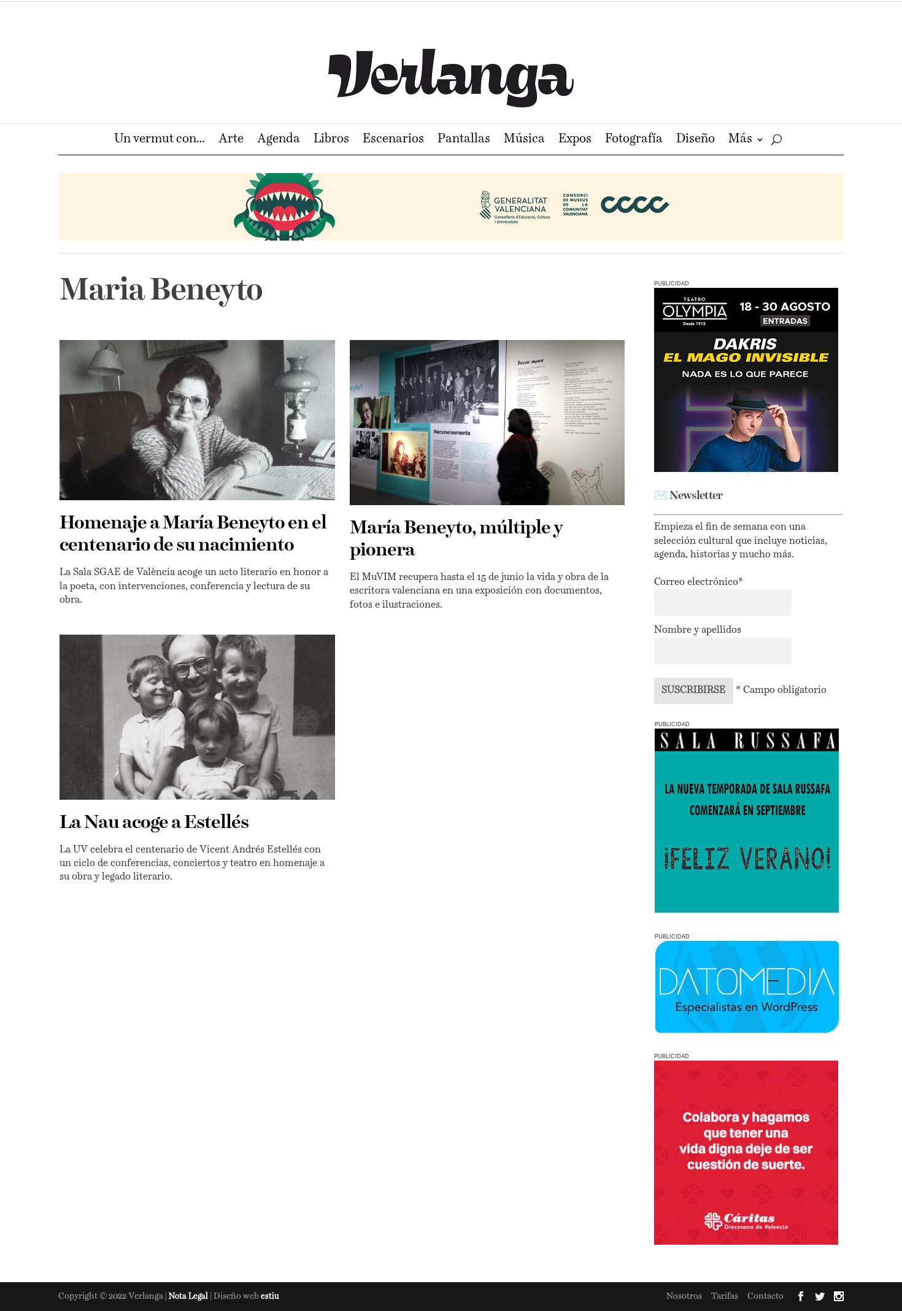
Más (740, 140)
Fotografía (634, 140)
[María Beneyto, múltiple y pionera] (487, 422)
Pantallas (464, 140)
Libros (331, 140)
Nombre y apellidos (697, 630)
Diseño (695, 140)
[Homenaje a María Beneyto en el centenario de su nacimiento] (197, 420)
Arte (231, 140)
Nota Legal (189, 1297)
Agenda (278, 140)
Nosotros (684, 1296)
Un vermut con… (159, 140)
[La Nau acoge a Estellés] (197, 717)
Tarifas (724, 1296)
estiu (270, 1297)
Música (524, 140)
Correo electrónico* (698, 582)
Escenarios (393, 140)
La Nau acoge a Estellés (154, 823)
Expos (575, 140)
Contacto (765, 1296)
